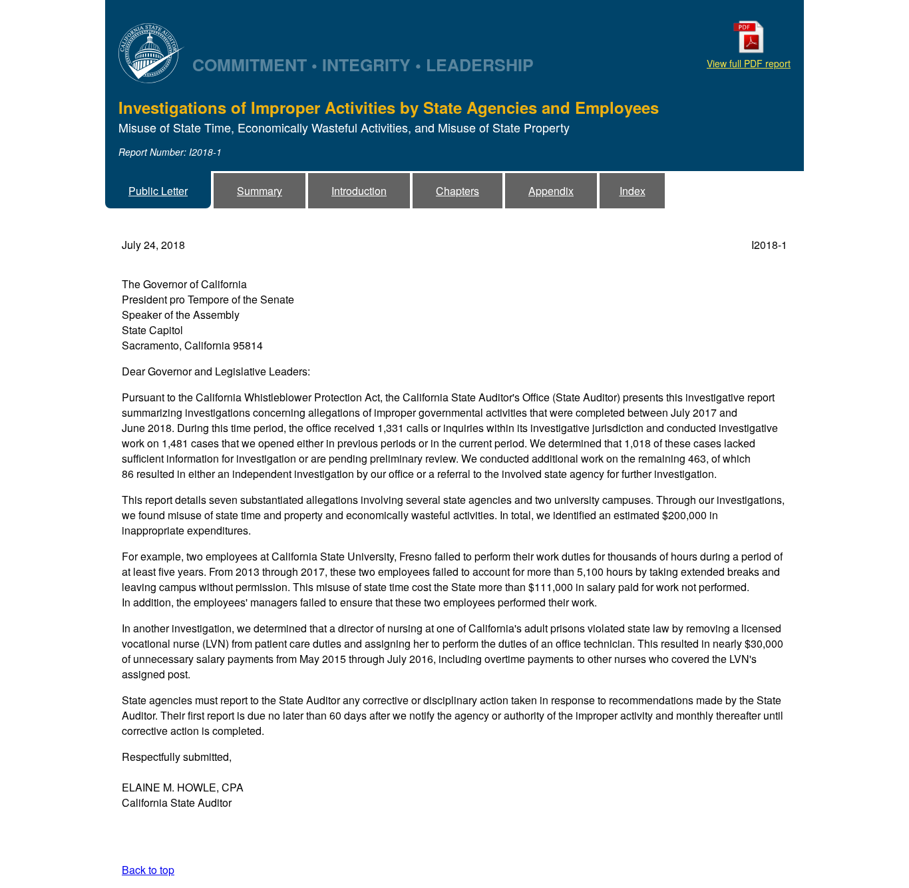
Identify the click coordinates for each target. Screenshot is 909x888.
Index (632, 190)
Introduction (359, 190)
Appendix (551, 190)
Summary (259, 190)
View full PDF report (749, 63)
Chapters (457, 190)
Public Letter (158, 190)
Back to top (148, 869)
